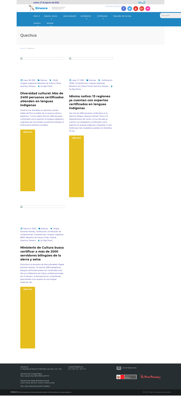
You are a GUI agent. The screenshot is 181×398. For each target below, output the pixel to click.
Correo (108, 6)
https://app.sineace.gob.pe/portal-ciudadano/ (35, 386)
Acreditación (86, 16)
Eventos (37, 23)
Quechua (24, 86)
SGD (124, 6)
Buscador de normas (122, 16)
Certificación (102, 16)
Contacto (117, 6)
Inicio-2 (36, 16)
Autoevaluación (69, 16)
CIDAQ (55, 80)
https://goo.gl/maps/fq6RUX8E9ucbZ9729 (34, 376)
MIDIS (22, 237)
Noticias (50, 23)
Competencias (81, 83)
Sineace (32, 86)
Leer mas (27, 132)
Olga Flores (47, 86)
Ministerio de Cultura (46, 83)
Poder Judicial (50, 237)
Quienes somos (50, 16)
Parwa (58, 83)
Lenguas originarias (28, 83)
